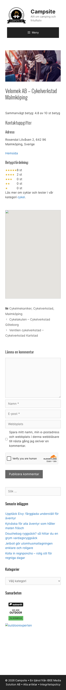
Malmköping (13, 314)
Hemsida (11, 153)
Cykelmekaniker (20, 308)
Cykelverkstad (43, 308)
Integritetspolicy (50, 684)
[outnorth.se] (15, 621)
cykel (21, 197)
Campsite (43, 11)
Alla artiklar (30, 684)
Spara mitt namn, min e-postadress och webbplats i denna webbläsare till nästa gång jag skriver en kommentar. (34, 439)
